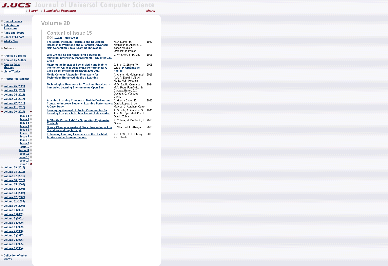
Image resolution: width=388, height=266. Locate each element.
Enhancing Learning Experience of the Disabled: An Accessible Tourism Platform (77, 136)
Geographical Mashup (12, 66)
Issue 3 (24, 122)
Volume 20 (55, 23)
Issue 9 (24, 143)
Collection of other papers (15, 257)
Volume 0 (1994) (13, 248)
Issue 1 (24, 115)
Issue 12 (24, 153)
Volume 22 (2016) (14, 103)
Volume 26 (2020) (14, 86)
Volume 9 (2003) (13, 210)
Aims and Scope (14, 32)
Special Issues (13, 21)
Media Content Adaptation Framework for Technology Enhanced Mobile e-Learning (72, 76)
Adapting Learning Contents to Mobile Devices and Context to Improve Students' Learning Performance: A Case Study (80, 103)
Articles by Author (15, 60)
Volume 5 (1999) (13, 227)
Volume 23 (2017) (14, 98)
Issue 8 (24, 140)
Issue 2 (24, 119)
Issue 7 (24, 136)
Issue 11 (24, 150)
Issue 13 (24, 157)
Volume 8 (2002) (13, 214)
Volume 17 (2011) (14, 176)
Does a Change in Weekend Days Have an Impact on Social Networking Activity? (79, 129)
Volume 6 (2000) (13, 222)
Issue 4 (24, 126)
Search (33, 10)
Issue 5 (24, 129)
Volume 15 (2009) (14, 184)
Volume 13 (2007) (14, 193)
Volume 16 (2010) (14, 180)
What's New (11, 41)
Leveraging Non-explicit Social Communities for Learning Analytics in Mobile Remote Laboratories (78, 112)
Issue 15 (24, 164)
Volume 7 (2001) (13, 218)
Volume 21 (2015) (14, 107)
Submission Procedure (59, 10)
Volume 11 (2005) (14, 201)
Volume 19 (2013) (14, 167)
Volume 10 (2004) (14, 205)
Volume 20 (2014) (14, 111)
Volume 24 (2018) (14, 94)
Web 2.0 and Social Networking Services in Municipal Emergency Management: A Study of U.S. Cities (79, 57)
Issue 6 (24, 133)
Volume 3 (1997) (13, 235)
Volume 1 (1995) (13, 244)
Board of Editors (14, 36)
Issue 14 (24, 160)
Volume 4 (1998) (13, 231)
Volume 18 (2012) (14, 171)
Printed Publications (16, 78)
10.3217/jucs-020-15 (66, 37)
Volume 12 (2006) (14, 197)
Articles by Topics (15, 55)
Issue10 (24, 146)
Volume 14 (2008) (14, 188)
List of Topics (12, 71)
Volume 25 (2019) (14, 90)
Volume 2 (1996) (13, 239)
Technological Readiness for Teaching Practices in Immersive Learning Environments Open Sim (78, 86)
